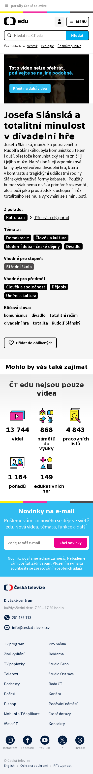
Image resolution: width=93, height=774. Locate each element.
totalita (40, 323)
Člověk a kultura (50, 238)
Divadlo (73, 246)
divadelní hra (16, 323)
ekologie (47, 46)
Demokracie (17, 238)
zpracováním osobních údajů (58, 568)
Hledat (77, 35)
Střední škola (19, 266)
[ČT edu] (16, 23)
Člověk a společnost (25, 287)
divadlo (38, 315)
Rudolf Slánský (66, 323)
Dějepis (59, 287)
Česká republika (69, 46)
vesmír (32, 46)
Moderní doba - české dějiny (33, 246)
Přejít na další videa (30, 88)
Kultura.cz (16, 217)
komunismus (16, 315)
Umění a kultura (21, 295)
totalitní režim (64, 315)
